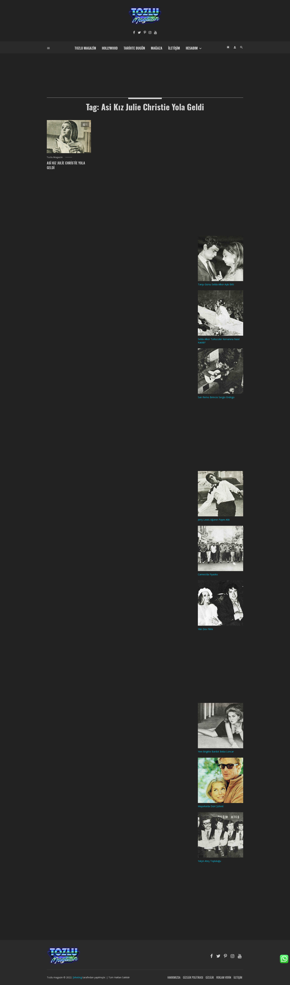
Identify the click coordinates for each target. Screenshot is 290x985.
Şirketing (78, 977)
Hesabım (192, 48)
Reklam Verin (223, 977)
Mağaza (156, 48)
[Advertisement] (145, 70)
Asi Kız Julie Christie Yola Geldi (66, 165)
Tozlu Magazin (85, 48)
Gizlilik (210, 977)
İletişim (174, 48)
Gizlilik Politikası (193, 977)
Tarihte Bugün (134, 48)
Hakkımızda (173, 977)
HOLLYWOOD (110, 48)
